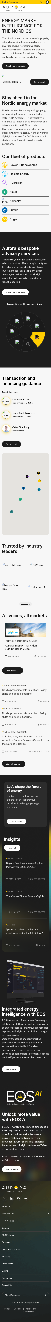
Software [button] (6, 1242)
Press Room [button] (7, 1263)
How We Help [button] (8, 1221)
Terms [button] (7, 1309)
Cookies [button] (17, 1309)
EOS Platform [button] (8, 1235)
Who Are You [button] (8, 1213)
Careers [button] (5, 1228)
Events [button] (5, 1271)
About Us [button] (6, 1206)
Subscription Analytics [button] (12, 1249)
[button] (11, 2)
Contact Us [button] (7, 1285)
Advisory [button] (6, 1256)
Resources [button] (7, 1278)
